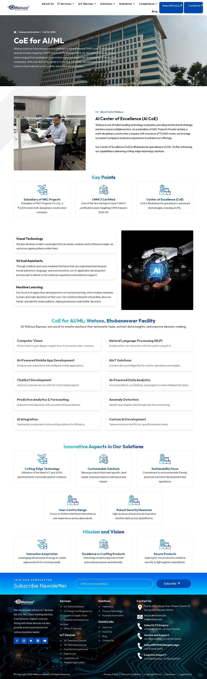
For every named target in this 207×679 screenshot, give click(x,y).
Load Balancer (71, 658)
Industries (125, 3)
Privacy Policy (111, 674)
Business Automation (29, 32)
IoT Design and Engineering (77, 611)
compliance (146, 3)
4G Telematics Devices (74, 644)
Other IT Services (72, 628)
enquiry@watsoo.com (155, 615)
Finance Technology (112, 611)
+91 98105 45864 (153, 639)
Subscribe (170, 583)
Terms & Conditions (131, 674)
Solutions (106, 3)
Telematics (107, 606)
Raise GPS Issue (171, 5)
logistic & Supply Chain (75, 615)
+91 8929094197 (171, 658)
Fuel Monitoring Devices (75, 649)
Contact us (108, 640)
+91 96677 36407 (171, 629)
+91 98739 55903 (172, 639)
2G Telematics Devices (74, 640)
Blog (155, 11)
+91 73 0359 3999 (153, 648)
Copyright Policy (152, 674)
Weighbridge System (74, 662)
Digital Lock (69, 653)
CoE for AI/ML (49, 32)
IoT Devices (85, 3)
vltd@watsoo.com (153, 619)
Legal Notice (185, 674)
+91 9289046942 (153, 658)
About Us (48, 3)
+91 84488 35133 (152, 629)
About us (107, 627)
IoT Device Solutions (73, 606)
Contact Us (194, 5)
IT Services (64, 3)
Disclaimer (170, 674)
